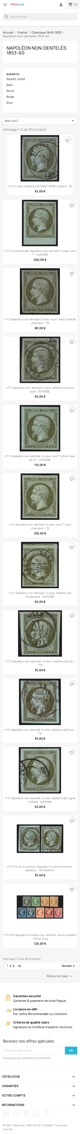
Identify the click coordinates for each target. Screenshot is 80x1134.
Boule (10, 97)
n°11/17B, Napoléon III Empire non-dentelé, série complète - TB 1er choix (40, 936)
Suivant (69, 966)
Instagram (37, 1114)
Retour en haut (60, 976)
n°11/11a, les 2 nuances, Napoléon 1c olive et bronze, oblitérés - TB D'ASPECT (40, 868)
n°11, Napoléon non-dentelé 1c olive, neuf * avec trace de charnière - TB (40, 321)
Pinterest (27, 1114)
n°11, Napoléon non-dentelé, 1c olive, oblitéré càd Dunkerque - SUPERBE (40, 594)
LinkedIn (47, 1114)
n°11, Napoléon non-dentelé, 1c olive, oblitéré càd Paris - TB (40, 731)
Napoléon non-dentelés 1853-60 (36, 50)
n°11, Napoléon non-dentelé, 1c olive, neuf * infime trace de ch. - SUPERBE (40, 458)
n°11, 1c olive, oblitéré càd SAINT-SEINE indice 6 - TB (40, 186)
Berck (10, 91)
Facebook (6, 1114)
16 (19, 966)
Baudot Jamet (16, 79)
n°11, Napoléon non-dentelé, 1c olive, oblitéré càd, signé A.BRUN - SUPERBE (40, 800)
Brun (10, 103)
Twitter (16, 1114)
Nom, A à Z (40, 121)
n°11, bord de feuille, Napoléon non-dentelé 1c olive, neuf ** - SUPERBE (40, 252)
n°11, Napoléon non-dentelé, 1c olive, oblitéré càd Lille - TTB (40, 663)
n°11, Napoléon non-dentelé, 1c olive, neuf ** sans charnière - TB (40, 526)
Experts (13, 74)
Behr (10, 85)
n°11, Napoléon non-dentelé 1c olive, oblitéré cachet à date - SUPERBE (40, 389)
